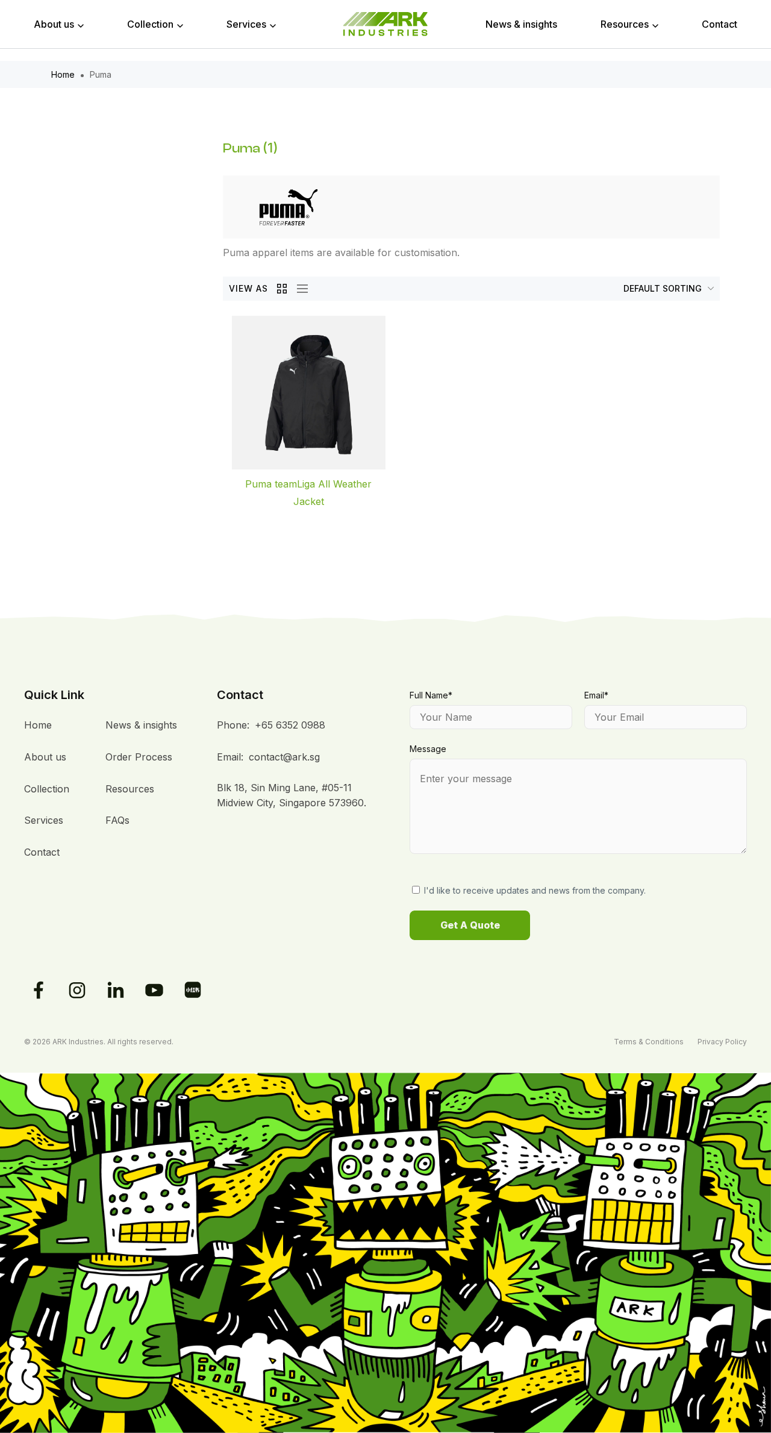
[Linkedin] (115, 990)
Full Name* (431, 695)
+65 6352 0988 (290, 725)
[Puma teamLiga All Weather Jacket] (309, 392)
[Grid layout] (282, 288)
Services (246, 24)
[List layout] (299, 288)
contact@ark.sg (284, 757)
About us (54, 24)
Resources (625, 24)
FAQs (117, 820)
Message (428, 749)
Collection (150, 24)
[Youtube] (154, 990)
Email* (596, 695)
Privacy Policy (722, 1041)
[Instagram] (77, 990)
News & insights (521, 24)
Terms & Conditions (649, 1041)
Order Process (138, 757)
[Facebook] (38, 990)
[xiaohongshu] (192, 990)
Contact (719, 24)
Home (63, 74)
